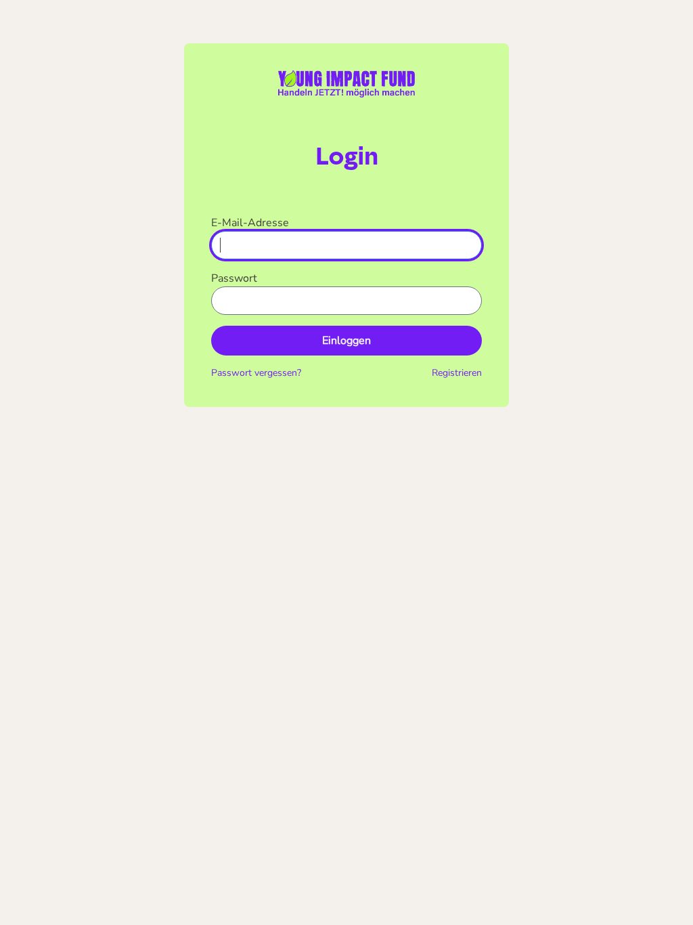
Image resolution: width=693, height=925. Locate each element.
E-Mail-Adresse (250, 222)
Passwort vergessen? (256, 372)
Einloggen (346, 340)
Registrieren (457, 372)
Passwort (234, 278)
